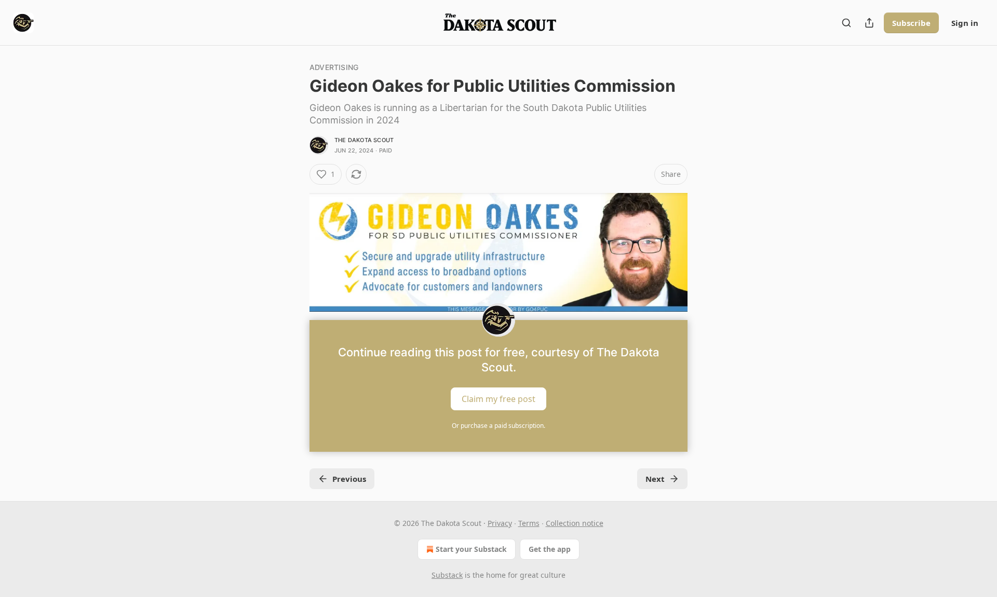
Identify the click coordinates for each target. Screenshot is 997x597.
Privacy (500, 523)
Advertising (333, 67)
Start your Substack (471, 549)
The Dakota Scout (364, 140)
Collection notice (574, 523)
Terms (529, 523)
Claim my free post (498, 399)
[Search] (846, 22)
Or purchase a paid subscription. (498, 425)
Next (655, 479)
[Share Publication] (869, 22)
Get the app (550, 549)
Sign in (964, 23)
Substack (447, 575)
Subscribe (911, 23)
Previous (349, 479)
